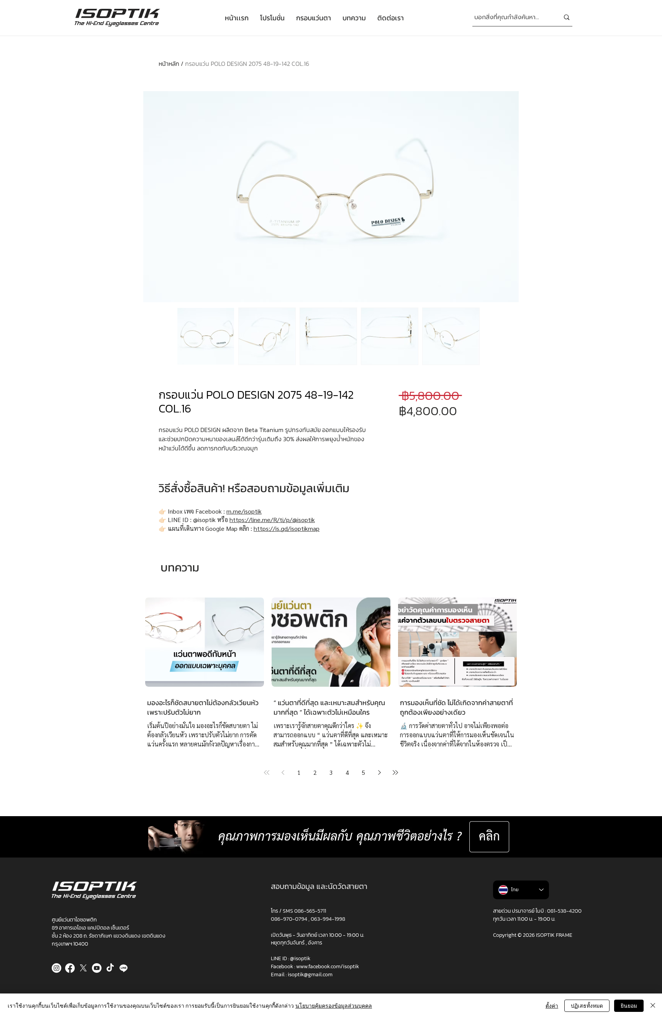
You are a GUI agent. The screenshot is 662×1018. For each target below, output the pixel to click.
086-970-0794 (289, 919)
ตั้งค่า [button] (552, 1006)
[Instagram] (56, 968)
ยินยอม (629, 1006)
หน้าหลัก (169, 63)
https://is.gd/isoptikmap (287, 528)
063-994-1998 (328, 919)
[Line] (123, 968)
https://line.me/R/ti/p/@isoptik (272, 520)
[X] (83, 968)
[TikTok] (110, 968)
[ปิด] (652, 1006)
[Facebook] (70, 968)
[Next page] (379, 772)
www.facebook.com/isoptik (327, 966)
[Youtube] (97, 968)
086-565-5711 (310, 911)
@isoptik (300, 958)
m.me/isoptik (244, 511)
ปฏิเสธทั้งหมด (587, 1006)
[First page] (267, 772)
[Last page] (395, 772)
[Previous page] (283, 772)
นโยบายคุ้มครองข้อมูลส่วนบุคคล (333, 1006)
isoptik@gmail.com (310, 975)
